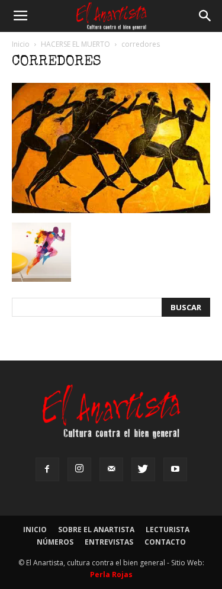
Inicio (21, 44)
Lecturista (167, 529)
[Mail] (111, 469)
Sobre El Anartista (96, 529)
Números (55, 542)
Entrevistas (109, 542)
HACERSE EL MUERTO (75, 44)
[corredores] (111, 210)
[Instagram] (79, 469)
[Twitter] (143, 469)
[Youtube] (175, 469)
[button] (205, 16)
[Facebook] (47, 469)
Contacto (165, 542)
